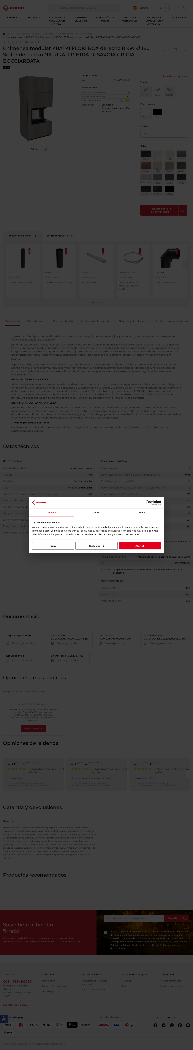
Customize (94, 545)
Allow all (139, 545)
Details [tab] (96, 512)
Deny (53, 545)
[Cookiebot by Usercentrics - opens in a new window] (148, 502)
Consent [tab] (51, 512)
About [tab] (141, 512)
